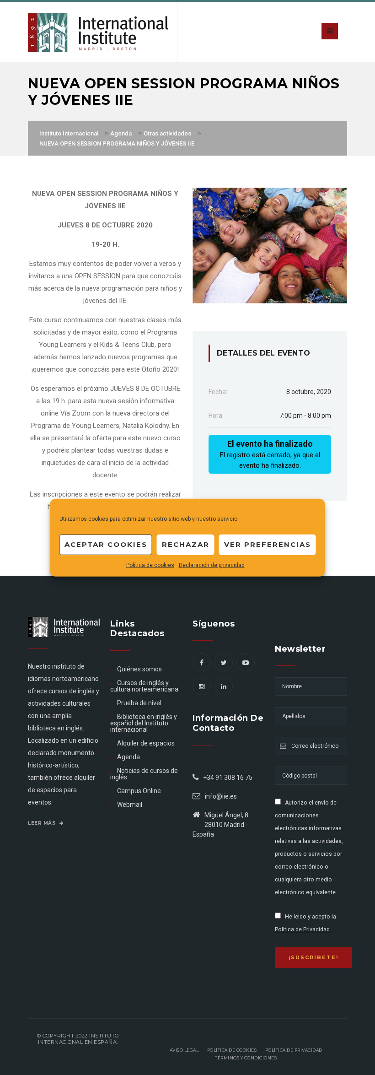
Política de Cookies (232, 1050)
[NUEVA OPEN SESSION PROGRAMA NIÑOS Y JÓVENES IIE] (270, 245)
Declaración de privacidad (212, 565)
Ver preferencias (267, 544)
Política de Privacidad (302, 929)
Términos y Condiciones (246, 1057)
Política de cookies (150, 565)
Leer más (42, 823)
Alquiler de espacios (146, 743)
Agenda (128, 757)
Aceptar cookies (105, 544)
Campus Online (139, 790)
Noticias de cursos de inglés (144, 774)
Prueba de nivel (139, 703)
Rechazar (185, 544)
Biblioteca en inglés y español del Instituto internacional (143, 723)
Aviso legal (184, 1050)
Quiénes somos (139, 669)
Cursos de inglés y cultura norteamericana (144, 686)
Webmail (129, 804)
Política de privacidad (293, 1050)
